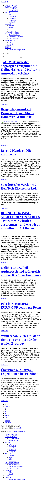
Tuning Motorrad (14, 35)
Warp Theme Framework (17, 431)
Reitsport (12, 22)
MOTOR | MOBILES (12, 33)
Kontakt (7, 421)
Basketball (12, 16)
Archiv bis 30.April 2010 (17, 50)
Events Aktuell (13, 11)
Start (6, 404)
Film (10, 42)
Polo (10, 14)
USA (10, 29)
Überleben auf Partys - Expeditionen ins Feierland (19, 372)
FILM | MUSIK (10, 40)
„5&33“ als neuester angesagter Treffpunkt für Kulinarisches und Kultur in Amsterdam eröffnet (20, 67)
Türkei (11, 27)
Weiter (7, 415)
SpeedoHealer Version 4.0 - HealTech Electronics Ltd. (19, 186)
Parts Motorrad (14, 38)
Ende (6, 417)
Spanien (11, 25)
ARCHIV (8, 48)
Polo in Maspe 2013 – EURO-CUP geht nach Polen (21, 305)
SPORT (7, 12)
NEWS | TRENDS (11, 5)
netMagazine (18, 428)
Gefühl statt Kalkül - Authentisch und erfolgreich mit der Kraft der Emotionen (21, 271)
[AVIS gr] (4, 2)
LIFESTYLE (9, 46)
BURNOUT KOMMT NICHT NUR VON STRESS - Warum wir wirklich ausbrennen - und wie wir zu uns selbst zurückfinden (20, 220)
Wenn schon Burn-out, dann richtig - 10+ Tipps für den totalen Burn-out (20, 339)
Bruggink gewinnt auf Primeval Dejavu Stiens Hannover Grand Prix (17, 113)
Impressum (8, 422)
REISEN (8, 24)
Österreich (12, 31)
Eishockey (12, 18)
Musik (11, 44)
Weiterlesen (4, 104)
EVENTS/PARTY (11, 7)
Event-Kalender (14, 9)
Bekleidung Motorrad (16, 37)
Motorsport (12, 20)
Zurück (7, 406)
